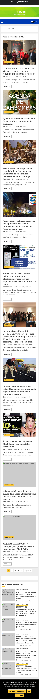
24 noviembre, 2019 (20, 552)
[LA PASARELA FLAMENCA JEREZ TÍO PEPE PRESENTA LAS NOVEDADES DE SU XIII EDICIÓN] (19, 52)
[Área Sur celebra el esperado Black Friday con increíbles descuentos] (19, 425)
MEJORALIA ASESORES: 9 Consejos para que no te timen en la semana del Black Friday (19, 546)
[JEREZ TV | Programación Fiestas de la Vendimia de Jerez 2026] (8, 624)
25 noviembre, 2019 (22, 397)
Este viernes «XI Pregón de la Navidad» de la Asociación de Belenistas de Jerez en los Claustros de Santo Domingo (17, 172)
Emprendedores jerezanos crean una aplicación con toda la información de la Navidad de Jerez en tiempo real (19, 225)
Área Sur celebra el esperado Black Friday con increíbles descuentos (17, 444)
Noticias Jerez (8, 287)
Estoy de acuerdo (17, 691)
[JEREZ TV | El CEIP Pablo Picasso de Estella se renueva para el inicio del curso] (8, 595)
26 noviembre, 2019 (22, 287)
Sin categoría (9, 62)
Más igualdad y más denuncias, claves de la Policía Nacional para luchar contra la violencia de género (19, 495)
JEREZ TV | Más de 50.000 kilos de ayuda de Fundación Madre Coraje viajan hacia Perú (26, 654)
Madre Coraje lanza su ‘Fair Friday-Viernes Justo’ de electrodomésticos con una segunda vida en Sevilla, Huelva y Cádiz (19, 278)
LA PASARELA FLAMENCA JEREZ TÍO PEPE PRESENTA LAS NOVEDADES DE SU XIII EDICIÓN (19, 71)
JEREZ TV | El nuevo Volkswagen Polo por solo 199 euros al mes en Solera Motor (26, 669)
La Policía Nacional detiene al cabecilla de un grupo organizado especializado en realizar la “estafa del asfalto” (19, 390)
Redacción (7, 77)
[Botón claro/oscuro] (33, 22)
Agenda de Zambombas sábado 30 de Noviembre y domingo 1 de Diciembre (19, 121)
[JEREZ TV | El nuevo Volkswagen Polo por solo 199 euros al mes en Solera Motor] (8, 668)
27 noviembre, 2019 (20, 127)
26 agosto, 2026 (23, 601)
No (29, 691)
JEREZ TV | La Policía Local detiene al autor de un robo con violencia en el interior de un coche (26, 640)
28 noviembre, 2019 (20, 77)
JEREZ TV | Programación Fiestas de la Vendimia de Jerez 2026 (26, 624)
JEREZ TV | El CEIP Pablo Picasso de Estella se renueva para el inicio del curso (26, 595)
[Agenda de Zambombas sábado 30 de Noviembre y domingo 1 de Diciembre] (19, 102)
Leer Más (7, 86)
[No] (37, 689)
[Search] (37, 22)
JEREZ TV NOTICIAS (22, 590)
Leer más (19, 695)
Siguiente (28, 571)
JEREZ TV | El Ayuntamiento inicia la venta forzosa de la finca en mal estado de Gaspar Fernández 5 (26, 611)
